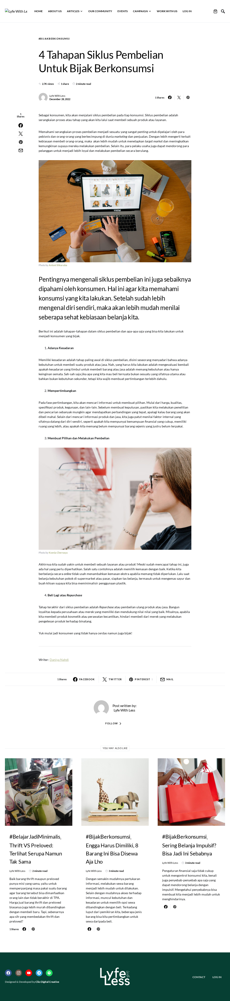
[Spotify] (49, 973)
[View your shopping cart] (215, 11)
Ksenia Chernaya (58, 552)
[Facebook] (8, 973)
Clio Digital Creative (47, 981)
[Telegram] (39, 973)
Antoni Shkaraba (58, 265)
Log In (216, 977)
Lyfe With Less (57, 95)
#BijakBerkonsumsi (54, 38)
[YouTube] (28, 973)
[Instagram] (18, 973)
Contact (198, 977)
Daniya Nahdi (59, 660)
